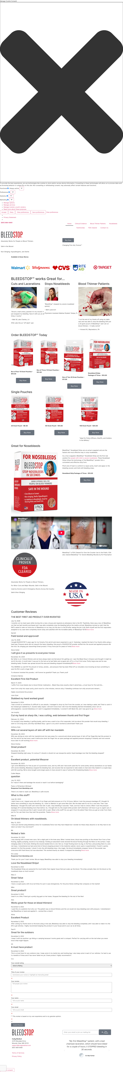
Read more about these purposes (15, 209)
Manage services (9, 205)
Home (69, 223)
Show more (90, 629)
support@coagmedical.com (21, 1045)
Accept (4, 212)
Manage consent (7, 1070)
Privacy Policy (17, 1056)
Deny (11, 212)
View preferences (23, 212)
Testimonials (80, 228)
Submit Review (18, 1025)
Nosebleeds (113, 223)
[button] (61, 92)
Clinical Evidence (81, 223)
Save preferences (38, 212)
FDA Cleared (92, 228)
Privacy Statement (10, 217)
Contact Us (104, 228)
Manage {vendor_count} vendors (15, 207)
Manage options (9, 203)
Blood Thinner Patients (98, 223)
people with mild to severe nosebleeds (84, 458)
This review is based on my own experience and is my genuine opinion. (37, 1016)
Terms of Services (18, 1053)
